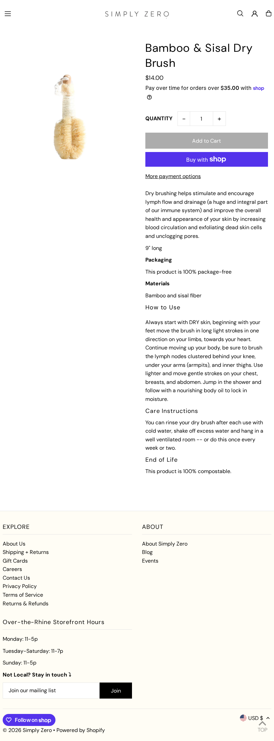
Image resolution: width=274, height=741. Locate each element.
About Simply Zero (164, 543)
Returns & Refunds (25, 603)
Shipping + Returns (26, 552)
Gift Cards (15, 560)
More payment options (173, 176)
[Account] (255, 14)
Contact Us (16, 577)
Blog (147, 552)
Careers (12, 569)
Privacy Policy (20, 586)
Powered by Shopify (80, 730)
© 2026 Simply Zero (27, 730)
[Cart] (268, 13)
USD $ (255, 718)
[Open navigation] (50, 13)
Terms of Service (23, 594)
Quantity (158, 118)
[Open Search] (240, 13)
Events (150, 560)
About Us (14, 543)
